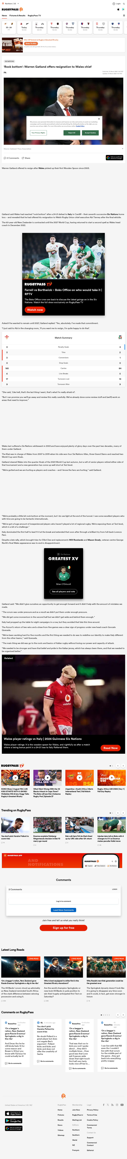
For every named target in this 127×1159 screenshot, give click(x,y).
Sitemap (61, 1135)
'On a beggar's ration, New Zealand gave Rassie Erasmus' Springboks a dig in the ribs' (15, 1033)
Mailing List (77, 1120)
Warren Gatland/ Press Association (17, 149)
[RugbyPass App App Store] (22, 1114)
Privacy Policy (92, 1110)
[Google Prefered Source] (113, 158)
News (4, 15)
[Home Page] (12, 9)
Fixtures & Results (17, 15)
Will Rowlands (76, 540)
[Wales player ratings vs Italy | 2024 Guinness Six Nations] (63, 695)
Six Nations (112, 214)
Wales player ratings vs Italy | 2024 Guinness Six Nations (43, 739)
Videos (60, 1130)
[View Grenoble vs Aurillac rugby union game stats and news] (116, 27)
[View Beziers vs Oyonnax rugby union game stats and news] (85, 27)
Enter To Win (31, 43)
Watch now (35, 310)
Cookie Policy (92, 1120)
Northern (75, 1130)
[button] (124, 15)
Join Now (76, 1110)
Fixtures (61, 1115)
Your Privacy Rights (38, 133)
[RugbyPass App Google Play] (22, 1121)
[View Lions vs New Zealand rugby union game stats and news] (24, 27)
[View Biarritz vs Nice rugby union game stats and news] (55, 27)
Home (60, 1110)
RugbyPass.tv (77, 1115)
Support (90, 1137)
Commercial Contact (92, 1143)
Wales (41, 168)
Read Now (111, 748)
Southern (75, 1135)
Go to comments (13, 1063)
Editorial (90, 1150)
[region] (64, 128)
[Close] (99, 119)
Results (60, 1120)
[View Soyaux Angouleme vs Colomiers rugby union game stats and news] (70, 27)
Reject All (71, 133)
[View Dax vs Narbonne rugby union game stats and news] (100, 27)
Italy (70, 214)
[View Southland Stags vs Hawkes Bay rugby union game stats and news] (39, 27)
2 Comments (13, 158)
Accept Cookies (90, 133)
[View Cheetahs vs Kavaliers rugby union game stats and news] (9, 27)
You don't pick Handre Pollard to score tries (45, 1029)
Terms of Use (92, 1115)
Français (75, 1150)
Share (27, 158)
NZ (73, 1145)
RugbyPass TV (34, 15)
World (74, 1140)
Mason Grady (94, 540)
